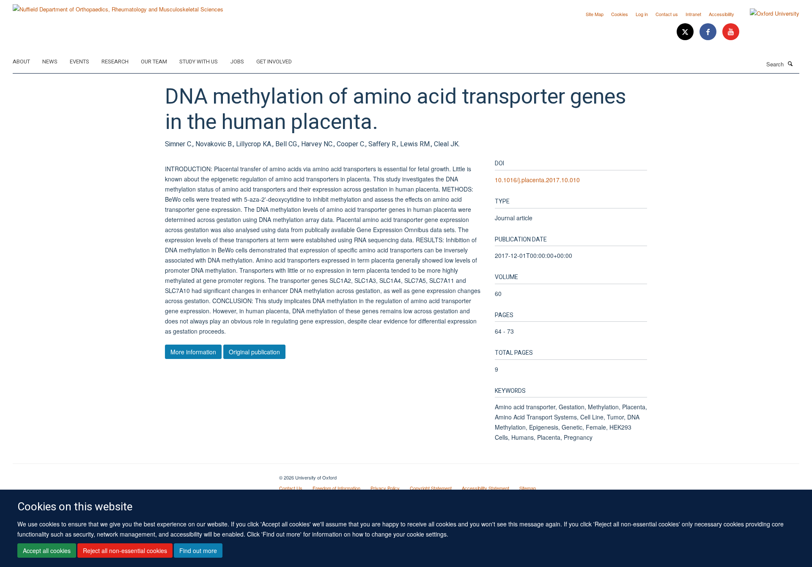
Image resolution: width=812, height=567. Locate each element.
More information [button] (193, 352)
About (21, 62)
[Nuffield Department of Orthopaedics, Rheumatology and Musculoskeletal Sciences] (118, 6)
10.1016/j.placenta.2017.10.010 (537, 179)
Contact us (667, 14)
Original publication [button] (254, 352)
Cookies (619, 14)
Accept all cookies (47, 550)
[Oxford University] (768, 13)
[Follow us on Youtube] (730, 32)
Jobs (237, 62)
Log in (642, 14)
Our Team (154, 62)
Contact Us (290, 488)
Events (79, 62)
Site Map (595, 14)
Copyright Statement (431, 488)
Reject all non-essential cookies (125, 550)
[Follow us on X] (686, 32)
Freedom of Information (336, 488)
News (50, 62)
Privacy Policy (385, 488)
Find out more (198, 550)
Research (115, 62)
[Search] (790, 63)
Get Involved (274, 62)
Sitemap (527, 488)
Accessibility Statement (485, 488)
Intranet (693, 14)
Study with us (198, 62)
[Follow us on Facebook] (709, 32)
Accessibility (721, 14)
